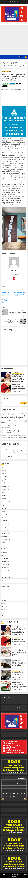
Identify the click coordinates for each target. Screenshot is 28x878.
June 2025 (4, 511)
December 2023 (5, 567)
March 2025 (4, 520)
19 (3, 793)
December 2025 (5, 492)
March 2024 (4, 558)
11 (24, 787)
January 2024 (5, 564)
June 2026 (4, 473)
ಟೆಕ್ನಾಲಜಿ (3, 603)
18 (24, 790)
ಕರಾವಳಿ (13, 384)
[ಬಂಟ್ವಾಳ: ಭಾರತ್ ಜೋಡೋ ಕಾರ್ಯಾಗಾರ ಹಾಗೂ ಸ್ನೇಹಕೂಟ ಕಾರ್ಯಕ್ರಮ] (6, 652)
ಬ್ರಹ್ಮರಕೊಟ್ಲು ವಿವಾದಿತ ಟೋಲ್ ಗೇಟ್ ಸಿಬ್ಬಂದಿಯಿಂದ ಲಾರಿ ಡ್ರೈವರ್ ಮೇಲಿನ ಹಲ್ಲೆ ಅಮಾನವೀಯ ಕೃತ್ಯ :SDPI (13, 449)
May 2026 (4, 477)
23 (17, 793)
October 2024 (5, 536)
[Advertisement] (14, 40)
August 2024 (4, 542)
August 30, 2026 (17, 679)
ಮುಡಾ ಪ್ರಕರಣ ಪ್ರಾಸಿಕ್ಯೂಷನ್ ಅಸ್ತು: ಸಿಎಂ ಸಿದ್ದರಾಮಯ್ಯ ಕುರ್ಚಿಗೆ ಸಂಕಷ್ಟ (19, 294)
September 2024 (5, 539)
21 (10, 793)
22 (14, 793)
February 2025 (5, 524)
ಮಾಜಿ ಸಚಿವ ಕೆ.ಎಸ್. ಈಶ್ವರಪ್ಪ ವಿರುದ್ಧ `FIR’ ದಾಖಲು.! (6, 294)
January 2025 (5, 527)
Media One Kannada (7, 81)
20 (6, 793)
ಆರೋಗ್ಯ (3, 591)
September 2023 (5, 577)
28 (10, 796)
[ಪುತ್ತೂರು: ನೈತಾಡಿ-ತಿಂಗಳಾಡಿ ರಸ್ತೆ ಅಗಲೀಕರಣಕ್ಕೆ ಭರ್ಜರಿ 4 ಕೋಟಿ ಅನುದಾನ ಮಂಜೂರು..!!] (6, 686)
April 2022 (4, 580)
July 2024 (3, 546)
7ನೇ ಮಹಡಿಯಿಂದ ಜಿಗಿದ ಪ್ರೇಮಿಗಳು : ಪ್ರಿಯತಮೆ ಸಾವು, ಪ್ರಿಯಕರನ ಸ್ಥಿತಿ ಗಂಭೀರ (18, 663)
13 (6, 790)
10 (21, 787)
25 (24, 793)
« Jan (2, 799)
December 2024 (5, 530)
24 (21, 793)
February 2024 (5, 561)
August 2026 (4, 467)
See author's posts (14, 275)
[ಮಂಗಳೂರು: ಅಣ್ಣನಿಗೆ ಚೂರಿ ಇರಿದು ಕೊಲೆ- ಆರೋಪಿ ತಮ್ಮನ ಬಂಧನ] (6, 388)
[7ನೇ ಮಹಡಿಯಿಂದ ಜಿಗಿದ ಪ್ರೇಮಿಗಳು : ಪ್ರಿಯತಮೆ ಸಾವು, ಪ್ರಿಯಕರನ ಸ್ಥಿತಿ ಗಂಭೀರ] (6, 663)
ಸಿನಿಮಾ (3, 616)
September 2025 (5, 502)
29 (14, 796)
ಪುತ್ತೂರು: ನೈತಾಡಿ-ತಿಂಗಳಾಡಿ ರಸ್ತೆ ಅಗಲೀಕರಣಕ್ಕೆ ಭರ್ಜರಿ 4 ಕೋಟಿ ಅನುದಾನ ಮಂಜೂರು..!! (19, 686)
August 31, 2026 (17, 391)
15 (14, 790)
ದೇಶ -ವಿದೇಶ (14, 372)
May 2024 (4, 552)
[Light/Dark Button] (20, 56)
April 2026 (4, 480)
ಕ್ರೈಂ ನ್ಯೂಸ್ (3, 600)
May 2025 (4, 514)
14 (10, 790)
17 (21, 790)
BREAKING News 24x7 (7, 697)
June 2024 (4, 549)
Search (5, 398)
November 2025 (5, 495)
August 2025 (4, 505)
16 (17, 790)
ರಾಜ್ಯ (10, 71)
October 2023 (5, 574)
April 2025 (4, 517)
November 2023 (5, 571)
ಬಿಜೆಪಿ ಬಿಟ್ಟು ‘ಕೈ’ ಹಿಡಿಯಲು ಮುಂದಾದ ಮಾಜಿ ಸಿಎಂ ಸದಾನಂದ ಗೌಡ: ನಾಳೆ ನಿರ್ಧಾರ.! (7, 300)
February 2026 (5, 486)
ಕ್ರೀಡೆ (2, 597)
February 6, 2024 (18, 81)
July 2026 (3, 470)
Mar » (25, 799)
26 (3, 796)
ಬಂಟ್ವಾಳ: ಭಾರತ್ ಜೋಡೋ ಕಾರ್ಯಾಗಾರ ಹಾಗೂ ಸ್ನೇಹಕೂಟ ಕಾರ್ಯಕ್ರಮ (19, 652)
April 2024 (4, 555)
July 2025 (3, 508)
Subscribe (26, 57)
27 (6, 796)
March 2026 (4, 483)
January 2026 (5, 489)
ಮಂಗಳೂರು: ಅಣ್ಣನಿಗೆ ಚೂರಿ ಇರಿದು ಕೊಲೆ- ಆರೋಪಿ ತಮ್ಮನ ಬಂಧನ (18, 388)
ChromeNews (20, 874)
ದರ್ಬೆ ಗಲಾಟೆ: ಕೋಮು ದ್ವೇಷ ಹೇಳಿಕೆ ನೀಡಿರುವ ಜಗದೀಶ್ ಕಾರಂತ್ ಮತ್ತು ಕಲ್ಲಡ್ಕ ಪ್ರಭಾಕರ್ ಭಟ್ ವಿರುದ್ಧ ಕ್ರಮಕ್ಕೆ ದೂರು (18, 675)
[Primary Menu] (1, 56)
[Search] (23, 56)
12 (3, 790)
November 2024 (5, 533)
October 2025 (5, 498)
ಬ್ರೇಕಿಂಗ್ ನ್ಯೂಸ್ (5, 71)
